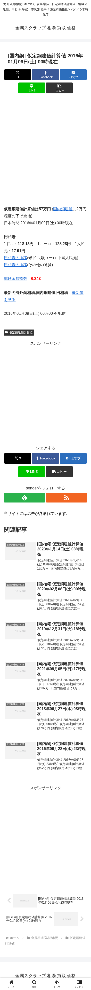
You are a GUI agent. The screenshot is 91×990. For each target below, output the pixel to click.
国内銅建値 (63, 209)
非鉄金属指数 (15, 279)
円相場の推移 (15, 258)
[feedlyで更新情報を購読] (24, 497)
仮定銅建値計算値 (21, 332)
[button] (59, 87)
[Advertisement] (45, 146)
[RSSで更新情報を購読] (66, 497)
